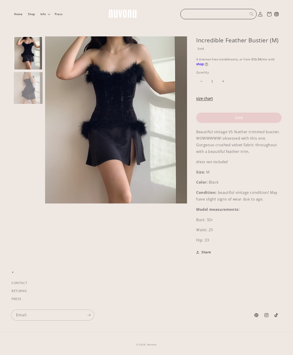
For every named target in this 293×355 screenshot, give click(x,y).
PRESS (16, 299)
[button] (45, 14)
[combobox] (218, 14)
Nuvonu (152, 344)
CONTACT (19, 283)
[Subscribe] (89, 315)
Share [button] (206, 252)
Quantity (202, 72)
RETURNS (19, 291)
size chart (204, 98)
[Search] (252, 14)
